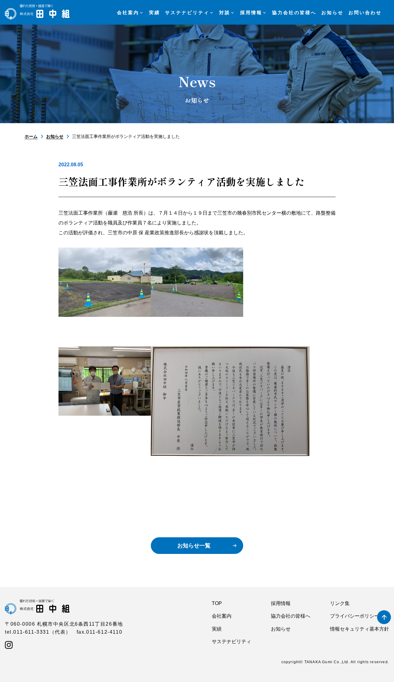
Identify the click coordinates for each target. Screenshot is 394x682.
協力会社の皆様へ (290, 616)
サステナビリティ (231, 641)
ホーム (31, 136)
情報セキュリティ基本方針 (359, 629)
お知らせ (54, 136)
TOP (217, 603)
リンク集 (340, 603)
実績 (217, 629)
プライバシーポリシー (354, 616)
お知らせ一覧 (194, 546)
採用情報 (281, 603)
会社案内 (221, 616)
